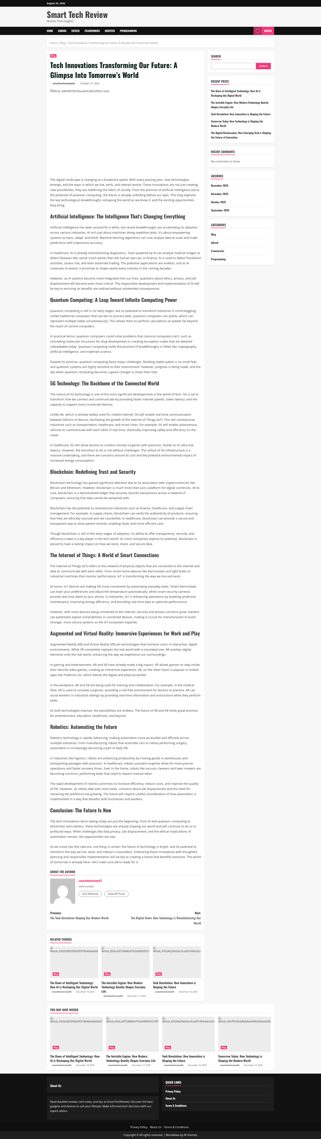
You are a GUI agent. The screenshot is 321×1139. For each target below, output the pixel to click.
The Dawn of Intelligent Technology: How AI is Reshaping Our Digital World (74, 985)
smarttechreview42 (64, 83)
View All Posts (116, 894)
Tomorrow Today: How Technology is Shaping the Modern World (240, 1058)
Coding (62, 31)
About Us (170, 1098)
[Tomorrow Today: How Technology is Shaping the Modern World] (244, 1034)
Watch (268, 31)
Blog (53, 55)
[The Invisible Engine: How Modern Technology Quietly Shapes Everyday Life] (125, 962)
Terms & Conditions (176, 1106)
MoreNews (172, 1135)
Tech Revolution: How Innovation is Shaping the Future (174, 985)
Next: (166, 918)
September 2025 (220, 210)
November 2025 (219, 194)
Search (216, 56)
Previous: (79, 915)
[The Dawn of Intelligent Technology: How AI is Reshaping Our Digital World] (74, 962)
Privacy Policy (173, 1091)
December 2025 (219, 186)
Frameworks (92, 31)
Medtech (110, 31)
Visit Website (90, 894)
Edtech (75, 31)
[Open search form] (250, 31)
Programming (128, 31)
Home (50, 31)
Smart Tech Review (77, 14)
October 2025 (218, 202)
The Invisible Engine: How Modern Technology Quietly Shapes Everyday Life (123, 987)
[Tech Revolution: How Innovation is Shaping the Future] (177, 962)
